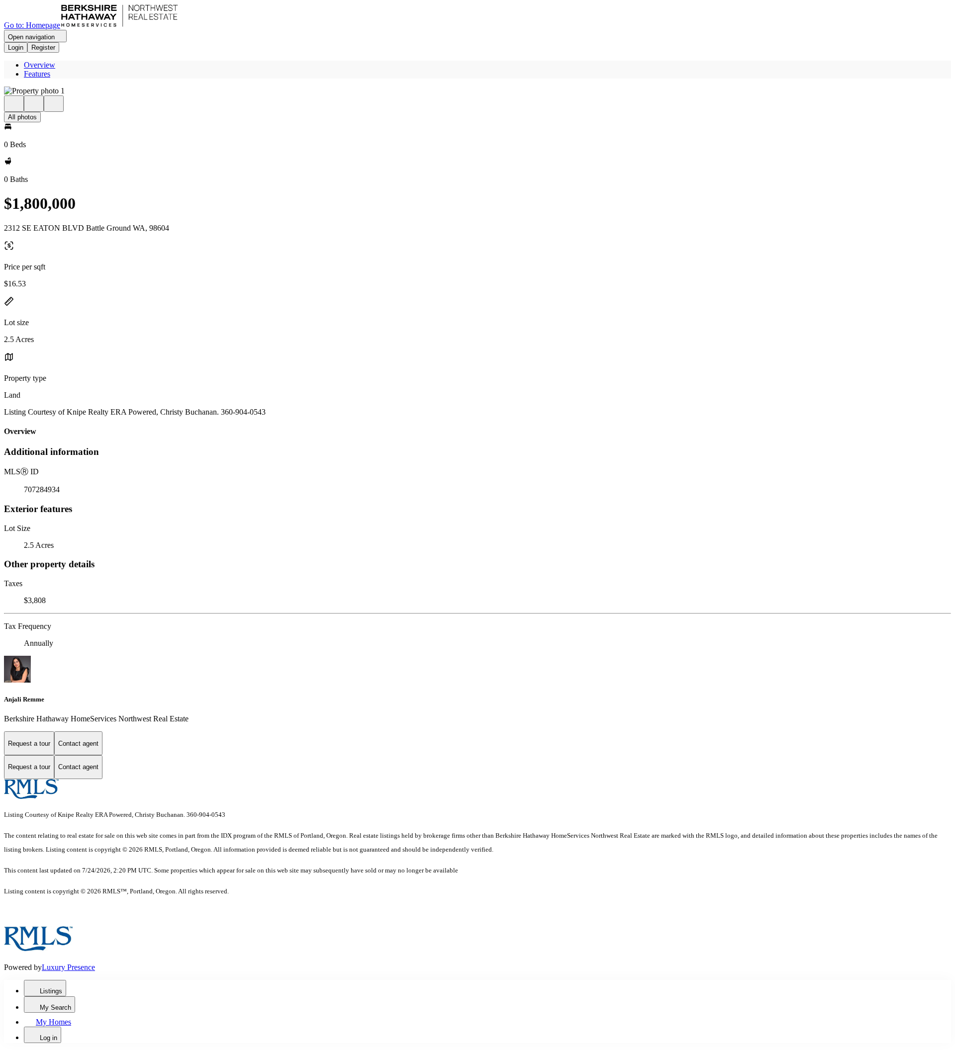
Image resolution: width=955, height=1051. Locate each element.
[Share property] (54, 103)
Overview (39, 65)
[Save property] (34, 103)
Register (43, 47)
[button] (477, 91)
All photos (22, 117)
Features (37, 74)
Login (15, 47)
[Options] (14, 103)
